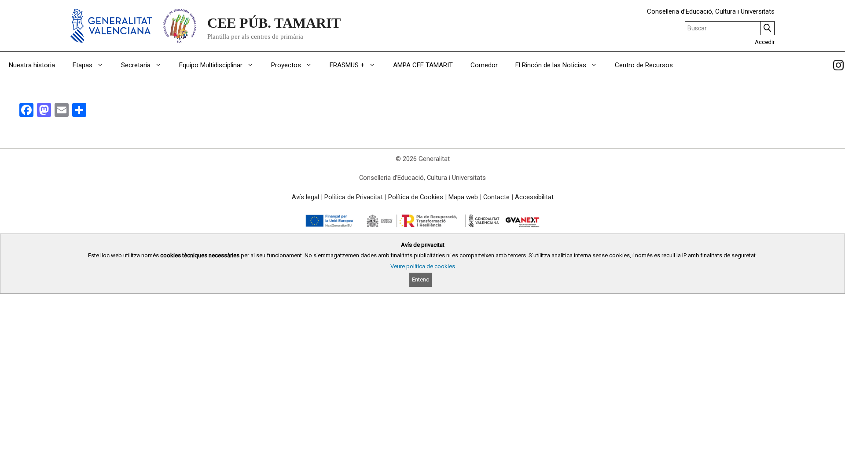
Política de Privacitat (353, 197)
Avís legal (305, 197)
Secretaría (136, 65)
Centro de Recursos (644, 65)
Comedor (484, 65)
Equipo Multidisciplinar (210, 65)
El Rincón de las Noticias (550, 65)
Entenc (420, 279)
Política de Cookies (415, 197)
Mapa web (463, 197)
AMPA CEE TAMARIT (423, 65)
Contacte (496, 197)
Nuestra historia (32, 65)
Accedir (765, 42)
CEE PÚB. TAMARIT (274, 23)
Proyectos (286, 65)
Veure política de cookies (422, 266)
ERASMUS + (347, 65)
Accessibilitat (534, 197)
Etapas (82, 65)
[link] (838, 65)
